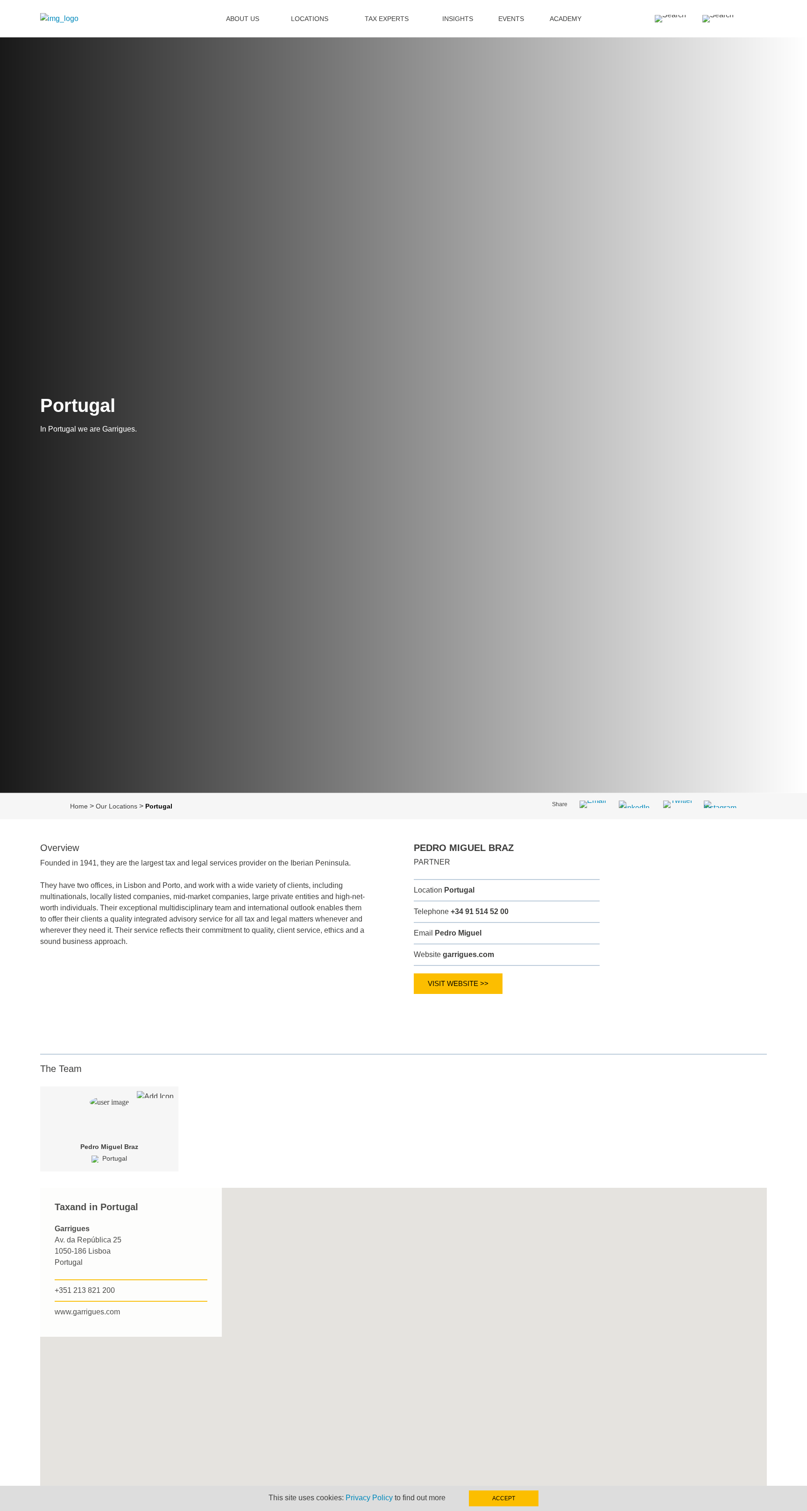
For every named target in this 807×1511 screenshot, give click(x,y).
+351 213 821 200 (85, 1290)
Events (511, 18)
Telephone (461, 911)
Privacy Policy (369, 1498)
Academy (565, 18)
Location (444, 890)
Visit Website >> (458, 983)
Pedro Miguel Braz (109, 1146)
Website (454, 954)
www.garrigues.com (87, 1312)
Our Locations (116, 806)
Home (79, 806)
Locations (309, 18)
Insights (457, 18)
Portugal (114, 1158)
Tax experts (387, 18)
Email (447, 933)
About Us (242, 18)
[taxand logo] (59, 18)
